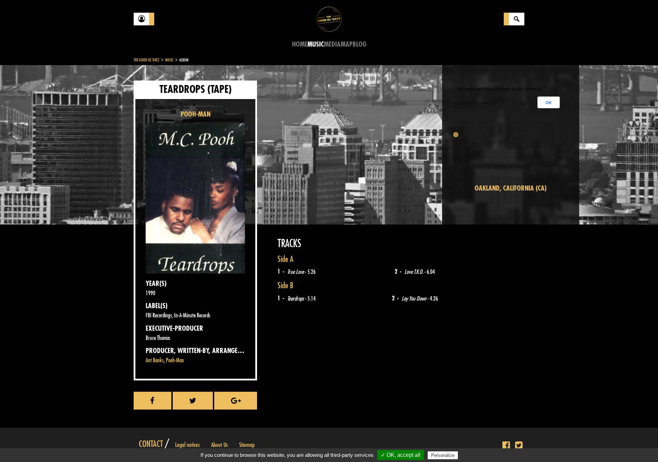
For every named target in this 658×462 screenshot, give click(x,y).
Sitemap (247, 445)
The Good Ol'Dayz (146, 60)
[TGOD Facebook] (506, 445)
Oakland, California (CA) (511, 188)
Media (332, 44)
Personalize (442, 455)
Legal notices (187, 445)
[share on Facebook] (152, 401)
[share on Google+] (235, 401)
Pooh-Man (175, 360)
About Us (219, 445)
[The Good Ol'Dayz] (329, 19)
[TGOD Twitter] (519, 445)
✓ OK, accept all (401, 455)
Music (315, 44)
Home (299, 44)
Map (347, 44)
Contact (151, 444)
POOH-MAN (195, 114)
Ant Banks (155, 360)
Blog (359, 44)
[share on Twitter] (193, 401)
